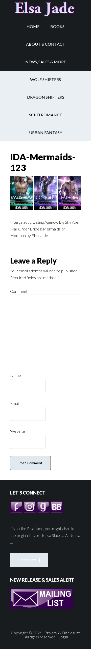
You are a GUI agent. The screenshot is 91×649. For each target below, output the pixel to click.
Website (17, 431)
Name (15, 375)
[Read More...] (29, 560)
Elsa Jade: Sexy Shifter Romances (45, 9)
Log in (63, 636)
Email (14, 403)
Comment (19, 291)
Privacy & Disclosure (62, 632)
